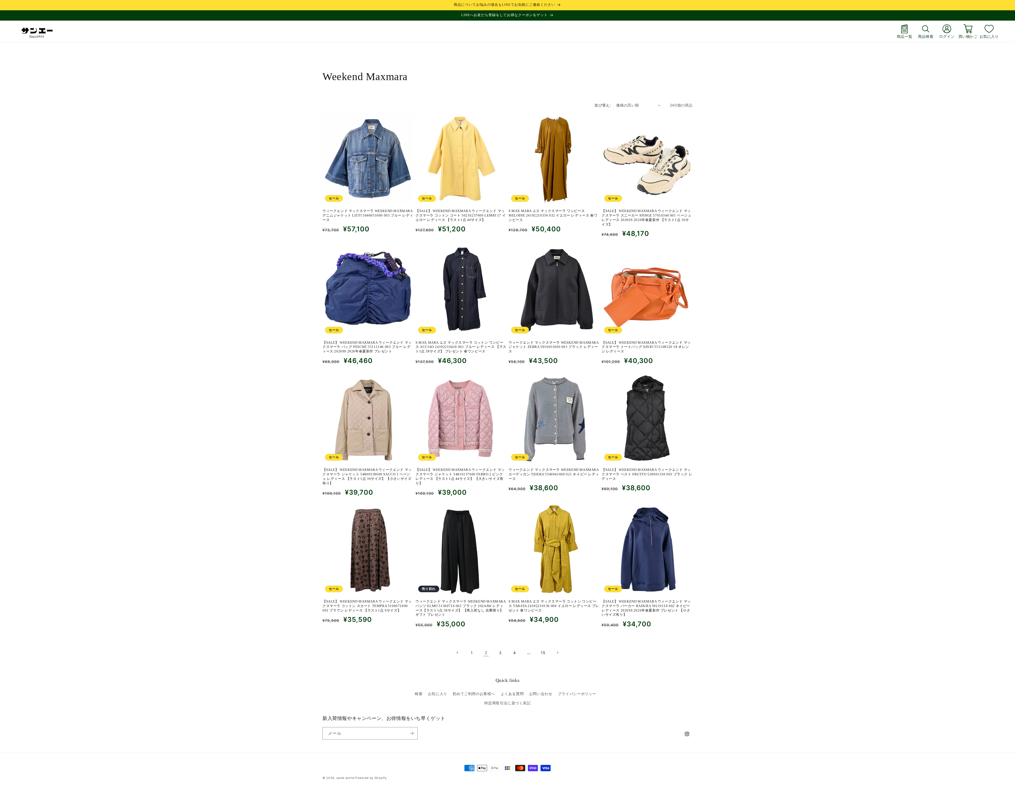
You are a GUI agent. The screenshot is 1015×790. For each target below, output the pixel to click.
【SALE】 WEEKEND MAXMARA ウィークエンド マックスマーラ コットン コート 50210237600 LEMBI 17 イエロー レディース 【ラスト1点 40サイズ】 (461, 215)
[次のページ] (557, 652)
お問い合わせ (540, 693)
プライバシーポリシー (577, 693)
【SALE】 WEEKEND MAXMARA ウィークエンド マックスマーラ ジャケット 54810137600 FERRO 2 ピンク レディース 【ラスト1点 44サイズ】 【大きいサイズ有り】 (460, 476)
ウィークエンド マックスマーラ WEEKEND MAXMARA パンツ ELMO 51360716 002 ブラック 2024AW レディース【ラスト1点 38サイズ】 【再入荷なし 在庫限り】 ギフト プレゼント (461, 608)
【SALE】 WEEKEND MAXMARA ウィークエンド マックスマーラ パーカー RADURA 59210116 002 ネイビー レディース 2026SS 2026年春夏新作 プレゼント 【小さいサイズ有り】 (646, 608)
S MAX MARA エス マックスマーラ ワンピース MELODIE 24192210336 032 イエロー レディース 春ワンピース (553, 215)
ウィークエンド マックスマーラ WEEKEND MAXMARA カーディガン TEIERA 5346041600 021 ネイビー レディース (554, 474)
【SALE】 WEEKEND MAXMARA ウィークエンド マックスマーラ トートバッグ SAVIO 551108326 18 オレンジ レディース (646, 347)
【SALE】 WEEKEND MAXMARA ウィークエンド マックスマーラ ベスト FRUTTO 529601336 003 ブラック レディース (647, 474)
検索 (418, 693)
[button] (925, 31)
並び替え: (602, 105)
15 (543, 652)
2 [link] (486, 652)
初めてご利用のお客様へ (474, 693)
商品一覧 (904, 36)
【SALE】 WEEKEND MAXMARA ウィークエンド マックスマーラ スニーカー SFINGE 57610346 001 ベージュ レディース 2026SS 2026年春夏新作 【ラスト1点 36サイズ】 (646, 217)
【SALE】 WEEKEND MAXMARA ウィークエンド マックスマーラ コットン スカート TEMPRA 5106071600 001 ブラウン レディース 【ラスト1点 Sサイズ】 (367, 605)
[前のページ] (457, 652)
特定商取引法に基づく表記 (507, 703)
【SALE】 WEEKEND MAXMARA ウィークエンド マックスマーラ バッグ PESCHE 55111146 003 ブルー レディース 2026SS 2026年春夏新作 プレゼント (367, 347)
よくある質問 (512, 693)
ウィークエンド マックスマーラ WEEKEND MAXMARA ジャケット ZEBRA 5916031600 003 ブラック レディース (554, 347)
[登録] (411, 733)
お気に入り (989, 36)
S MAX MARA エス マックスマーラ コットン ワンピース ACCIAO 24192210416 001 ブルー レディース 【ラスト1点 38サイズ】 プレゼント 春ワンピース (461, 347)
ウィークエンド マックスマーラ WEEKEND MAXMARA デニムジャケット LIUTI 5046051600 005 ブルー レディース (367, 215)
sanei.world (345, 778)
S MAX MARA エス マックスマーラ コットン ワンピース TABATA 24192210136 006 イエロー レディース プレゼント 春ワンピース (554, 605)
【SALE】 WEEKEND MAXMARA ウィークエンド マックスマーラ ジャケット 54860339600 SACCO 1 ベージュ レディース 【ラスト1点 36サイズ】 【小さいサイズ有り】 (367, 476)
